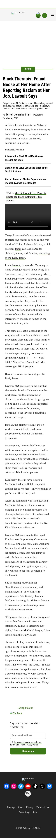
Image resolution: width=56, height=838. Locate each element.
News (28, 69)
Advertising (24, 812)
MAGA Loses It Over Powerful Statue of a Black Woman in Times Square (26, 196)
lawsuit (16, 265)
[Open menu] (52, 15)
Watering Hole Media (31, 828)
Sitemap (10, 807)
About (20, 807)
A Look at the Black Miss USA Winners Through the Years (24, 158)
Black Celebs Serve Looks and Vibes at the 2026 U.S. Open (26, 169)
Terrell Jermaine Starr (18, 114)
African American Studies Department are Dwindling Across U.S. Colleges (25, 181)
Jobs (35, 812)
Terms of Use (42, 807)
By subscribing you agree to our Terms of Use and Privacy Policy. (25, 743)
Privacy (29, 807)
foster (18, 248)
